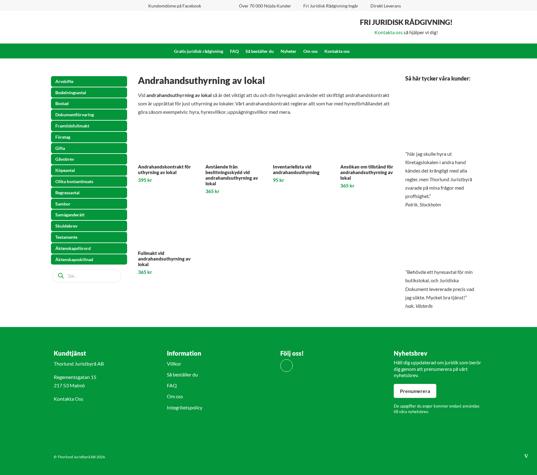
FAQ (234, 51)
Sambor (63, 203)
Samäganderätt (70, 214)
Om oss (310, 51)
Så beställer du (260, 51)
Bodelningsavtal (70, 92)
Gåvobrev (64, 159)
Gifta (60, 148)
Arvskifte (64, 81)
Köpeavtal (65, 170)
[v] (526, 463)
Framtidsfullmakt (72, 125)
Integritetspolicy (184, 407)
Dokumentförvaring (74, 114)
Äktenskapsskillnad (74, 259)
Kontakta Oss (68, 399)
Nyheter (288, 51)
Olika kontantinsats (74, 181)
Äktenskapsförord (73, 248)
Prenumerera (415, 391)
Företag (62, 137)
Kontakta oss (388, 32)
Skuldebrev (66, 225)
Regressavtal (67, 192)
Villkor (174, 364)
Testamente (66, 237)
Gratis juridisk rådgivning (198, 51)
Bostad (62, 103)
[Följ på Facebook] (286, 365)
